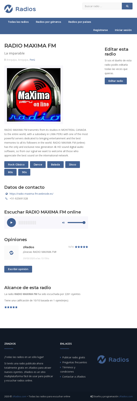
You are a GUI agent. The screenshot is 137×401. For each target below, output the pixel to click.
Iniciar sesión (123, 30)
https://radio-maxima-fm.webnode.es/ (31, 193)
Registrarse (100, 30)
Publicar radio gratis (73, 357)
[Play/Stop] (11, 222)
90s (26, 172)
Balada (55, 164)
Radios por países (79, 21)
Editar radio (115, 81)
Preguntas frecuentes (74, 362)
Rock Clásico (16, 164)
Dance (38, 164)
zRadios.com (19, 396)
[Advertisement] (119, 146)
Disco (73, 164)
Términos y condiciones (67, 369)
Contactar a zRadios (74, 376)
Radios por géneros (48, 21)
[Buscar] (127, 6)
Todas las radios (18, 21)
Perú (32, 59)
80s (12, 172)
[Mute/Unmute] (63, 222)
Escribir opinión (18, 269)
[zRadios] (20, 9)
